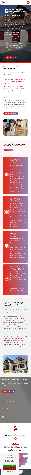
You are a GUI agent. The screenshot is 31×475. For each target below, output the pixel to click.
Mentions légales (25, 471)
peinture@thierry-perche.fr (10, 416)
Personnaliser (9, 471)
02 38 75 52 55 (7, 408)
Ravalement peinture (10, 449)
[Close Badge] (22, 470)
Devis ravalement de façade (21, 457)
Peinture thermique (10, 113)
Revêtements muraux (15, 447)
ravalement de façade (16, 284)
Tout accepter (9, 465)
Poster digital (6, 447)
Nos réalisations (11, 450)
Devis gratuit (10, 57)
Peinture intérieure (13, 446)
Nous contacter (7, 391)
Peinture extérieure (22, 446)
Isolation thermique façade (20, 459)
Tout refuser (9, 468)
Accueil (6, 446)
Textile (25, 447)
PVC (22, 447)
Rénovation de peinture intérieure (19, 453)
